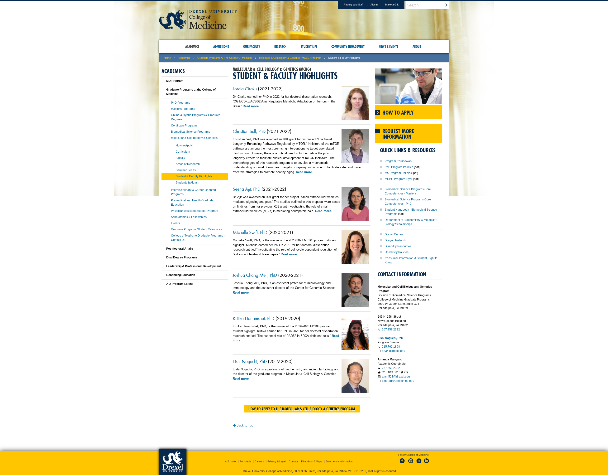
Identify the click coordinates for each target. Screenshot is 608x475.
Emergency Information (339, 461)
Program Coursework (398, 161)
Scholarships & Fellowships (189, 217)
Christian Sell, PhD (249, 131)
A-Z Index (230, 461)
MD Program (174, 80)
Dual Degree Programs (181, 257)
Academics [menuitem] (192, 46)
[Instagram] (410, 463)
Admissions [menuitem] (221, 46)
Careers (259, 461)
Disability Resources (398, 246)
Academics (184, 57)
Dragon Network (395, 240)
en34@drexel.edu (393, 351)
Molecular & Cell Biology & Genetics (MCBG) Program (290, 57)
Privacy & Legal (276, 461)
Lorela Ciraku (245, 88)
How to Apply (184, 145)
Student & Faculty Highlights (194, 176)
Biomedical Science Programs (190, 131)
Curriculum (183, 151)
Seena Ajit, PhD (246, 189)
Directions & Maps (311, 461)
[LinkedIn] (426, 463)
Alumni (374, 4)
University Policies (396, 252)
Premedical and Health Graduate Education (192, 202)
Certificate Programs (184, 125)
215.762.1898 (391, 346)
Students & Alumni (187, 182)
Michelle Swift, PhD (250, 232)
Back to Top (244, 425)
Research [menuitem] (280, 46)
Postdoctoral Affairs (180, 248)
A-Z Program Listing (179, 284)
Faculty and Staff (353, 4)
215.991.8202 (357, 471)
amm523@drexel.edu (396, 376)
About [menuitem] (417, 46)
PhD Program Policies (399, 167)
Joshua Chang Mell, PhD (255, 275)
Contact (293, 461)
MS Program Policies (398, 173)
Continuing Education (180, 275)
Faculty (180, 158)
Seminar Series (186, 170)
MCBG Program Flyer (398, 179)
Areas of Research (188, 164)
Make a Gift (392, 4)
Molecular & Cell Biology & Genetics (194, 138)
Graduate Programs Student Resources (196, 229)
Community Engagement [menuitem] (348, 46)
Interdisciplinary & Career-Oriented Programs (193, 192)
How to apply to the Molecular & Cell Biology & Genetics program (301, 409)
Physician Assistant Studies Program (194, 211)
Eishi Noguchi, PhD (250, 361)
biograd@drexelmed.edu (398, 381)
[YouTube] (418, 463)
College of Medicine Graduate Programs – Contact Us (198, 238)
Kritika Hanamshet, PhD (253, 318)
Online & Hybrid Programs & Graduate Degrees (195, 117)
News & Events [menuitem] (388, 46)
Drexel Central (394, 234)
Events (175, 223)
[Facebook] (403, 463)
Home (167, 57)
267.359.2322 (391, 329)
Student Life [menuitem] (309, 46)
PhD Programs (180, 102)
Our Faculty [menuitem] (251, 46)
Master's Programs (183, 109)
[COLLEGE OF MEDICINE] (198, 27)
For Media (245, 461)
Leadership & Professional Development (193, 266)
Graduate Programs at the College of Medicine (224, 57)
